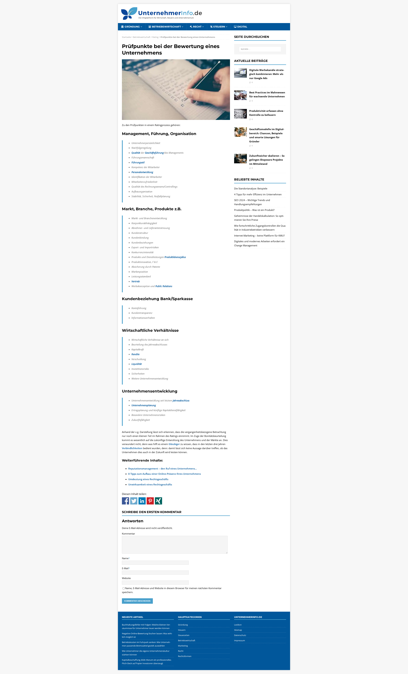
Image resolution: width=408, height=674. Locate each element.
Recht (197, 26)
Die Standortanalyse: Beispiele (250, 188)
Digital (242, 26)
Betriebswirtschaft (166, 26)
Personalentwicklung (142, 172)
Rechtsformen (184, 656)
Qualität (135, 152)
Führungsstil (138, 162)
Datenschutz (240, 635)
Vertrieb (135, 281)
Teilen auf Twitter (133, 500)
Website (126, 578)
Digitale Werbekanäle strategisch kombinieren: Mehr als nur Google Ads (266, 74)
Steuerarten (183, 635)
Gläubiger (174, 444)
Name (125, 558)
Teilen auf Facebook (125, 500)
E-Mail (125, 568)
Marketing (183, 645)
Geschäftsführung (154, 152)
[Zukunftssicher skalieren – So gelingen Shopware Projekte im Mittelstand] (240, 161)
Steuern (219, 26)
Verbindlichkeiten (132, 448)
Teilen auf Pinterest (150, 500)
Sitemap (238, 630)
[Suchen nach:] (260, 49)
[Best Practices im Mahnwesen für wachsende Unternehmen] (240, 97)
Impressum (239, 640)
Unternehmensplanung (143, 405)
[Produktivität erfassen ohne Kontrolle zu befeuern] (240, 116)
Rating (155, 37)
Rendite (135, 354)
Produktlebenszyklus (175, 257)
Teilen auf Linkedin (142, 500)
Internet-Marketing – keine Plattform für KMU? (259, 235)
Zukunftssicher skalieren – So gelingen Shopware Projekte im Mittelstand (266, 159)
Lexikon (238, 624)
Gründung (132, 26)
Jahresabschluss (181, 400)
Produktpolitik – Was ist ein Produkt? (254, 210)
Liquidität (136, 363)
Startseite (126, 37)
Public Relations (163, 286)
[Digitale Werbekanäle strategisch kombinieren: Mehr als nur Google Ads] (240, 75)
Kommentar (128, 533)
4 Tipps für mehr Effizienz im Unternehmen (258, 194)
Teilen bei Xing (158, 500)
